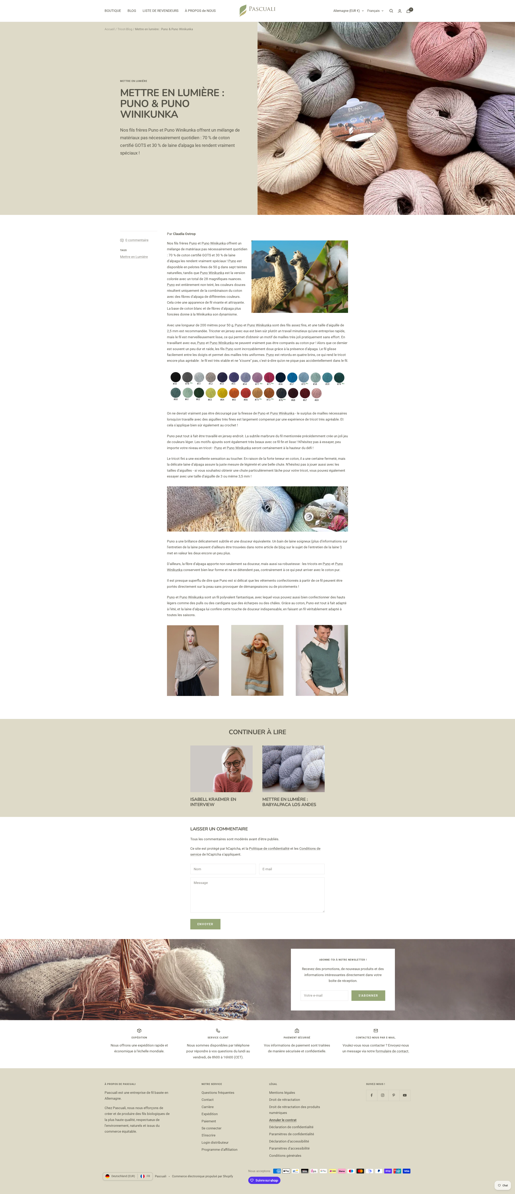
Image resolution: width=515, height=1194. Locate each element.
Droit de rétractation (284, 1100)
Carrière (208, 1107)
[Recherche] (391, 11)
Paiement (209, 1121)
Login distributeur (215, 1142)
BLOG (132, 11)
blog (282, 547)
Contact (208, 1100)
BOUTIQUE (113, 11)
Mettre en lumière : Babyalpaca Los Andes (289, 802)
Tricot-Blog (124, 29)
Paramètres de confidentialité (291, 1134)
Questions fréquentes (218, 1093)
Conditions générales (285, 1156)
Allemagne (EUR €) (346, 11)
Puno (193, 243)
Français (373, 11)
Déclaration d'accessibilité (289, 1141)
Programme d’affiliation (219, 1150)
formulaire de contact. (392, 1051)
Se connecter (211, 1128)
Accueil (110, 29)
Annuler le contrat (283, 1120)
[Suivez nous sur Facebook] (371, 1095)
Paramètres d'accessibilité (289, 1148)
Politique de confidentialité (269, 849)
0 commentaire (136, 240)
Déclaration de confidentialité (291, 1127)
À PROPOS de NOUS (200, 11)
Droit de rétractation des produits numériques (294, 1110)
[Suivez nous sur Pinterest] (393, 1095)
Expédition (210, 1114)
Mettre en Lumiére (133, 81)
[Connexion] (400, 11)
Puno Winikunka (214, 243)
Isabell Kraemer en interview (213, 802)
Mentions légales (282, 1093)
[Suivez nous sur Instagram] (382, 1095)
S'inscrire (208, 1135)
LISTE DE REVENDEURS (160, 11)
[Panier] (408, 11)
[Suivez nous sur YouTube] (404, 1095)
